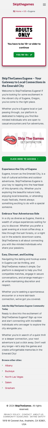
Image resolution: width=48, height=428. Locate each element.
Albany (9, 365)
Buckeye (9, 371)
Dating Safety (38, 417)
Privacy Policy (12, 414)
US (24, 11)
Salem (8, 382)
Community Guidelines (15, 417)
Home (18, 11)
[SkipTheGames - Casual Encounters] (23, 4)
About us (38, 414)
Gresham (10, 388)
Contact (27, 414)
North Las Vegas (14, 376)
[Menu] (44, 4)
